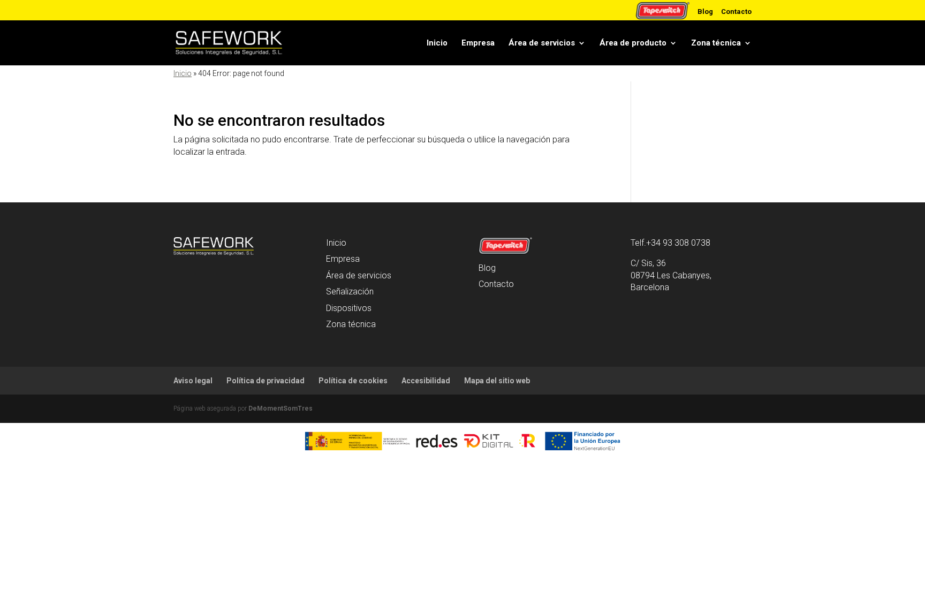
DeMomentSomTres (280, 408)
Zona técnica (716, 43)
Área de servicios (542, 43)
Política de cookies (353, 380)
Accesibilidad (425, 380)
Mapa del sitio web (497, 380)
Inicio (437, 43)
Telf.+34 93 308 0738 (670, 243)
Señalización (350, 291)
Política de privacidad (265, 380)
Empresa (478, 43)
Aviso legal (193, 380)
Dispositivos (348, 308)
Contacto (736, 11)
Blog (705, 11)
